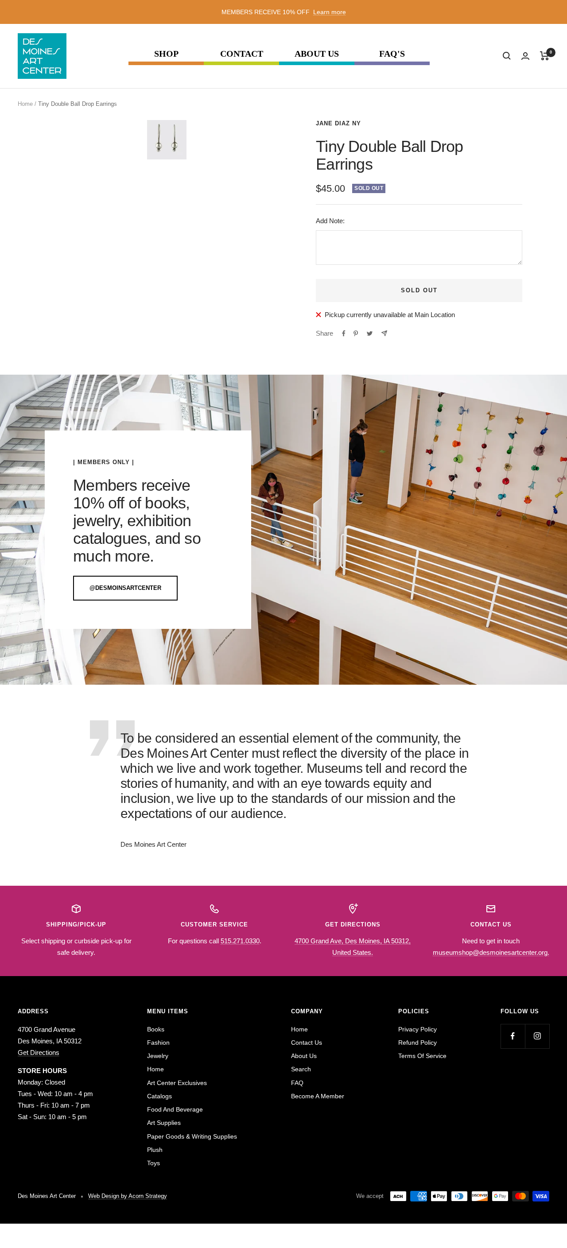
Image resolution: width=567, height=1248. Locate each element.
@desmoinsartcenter (125, 588)
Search (301, 1069)
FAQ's (392, 53)
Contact (241, 53)
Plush (155, 1149)
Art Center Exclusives (177, 1082)
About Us (317, 53)
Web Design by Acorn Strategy (127, 1196)
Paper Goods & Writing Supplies (192, 1136)
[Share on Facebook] (344, 333)
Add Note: (330, 221)
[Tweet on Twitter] (369, 333)
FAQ (297, 1082)
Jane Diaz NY (338, 123)
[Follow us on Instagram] (537, 1036)
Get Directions (38, 1052)
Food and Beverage (175, 1109)
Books (155, 1029)
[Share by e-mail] (384, 333)
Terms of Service (422, 1055)
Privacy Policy (417, 1029)
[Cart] (544, 55)
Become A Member (317, 1096)
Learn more (329, 12)
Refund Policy (417, 1042)
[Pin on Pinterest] (355, 333)
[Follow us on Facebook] (513, 1036)
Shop (166, 53)
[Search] (507, 56)
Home (25, 104)
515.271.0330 (240, 941)
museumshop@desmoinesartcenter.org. (491, 952)
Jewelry (157, 1055)
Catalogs (159, 1096)
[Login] (525, 56)
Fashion (158, 1042)
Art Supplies (164, 1122)
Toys (153, 1163)
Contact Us (306, 1042)
